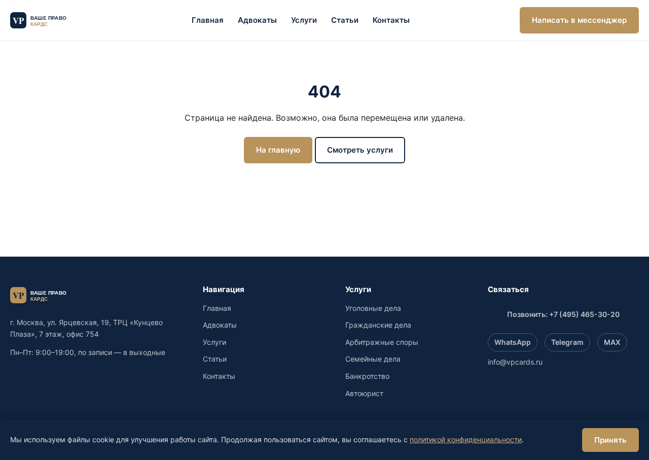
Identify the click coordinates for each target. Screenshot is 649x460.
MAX (612, 342)
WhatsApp (512, 342)
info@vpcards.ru (515, 362)
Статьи (344, 20)
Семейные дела (373, 359)
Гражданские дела (378, 325)
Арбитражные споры (381, 342)
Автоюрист (364, 393)
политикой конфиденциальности (466, 439)
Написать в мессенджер (579, 20)
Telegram (567, 342)
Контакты (391, 20)
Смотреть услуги (360, 150)
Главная (208, 20)
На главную (278, 150)
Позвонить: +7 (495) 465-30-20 (563, 314)
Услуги (304, 20)
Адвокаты (257, 20)
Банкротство (367, 376)
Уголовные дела (373, 308)
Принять (610, 440)
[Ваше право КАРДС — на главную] (45, 20)
